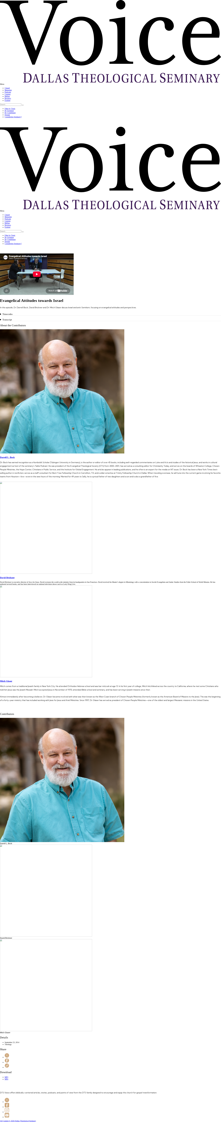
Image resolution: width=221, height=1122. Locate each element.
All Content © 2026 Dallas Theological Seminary (18, 1121)
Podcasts (8, 92)
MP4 (6, 1079)
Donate (7, 115)
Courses (7, 94)
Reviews (8, 98)
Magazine (8, 90)
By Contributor (10, 113)
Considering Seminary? (13, 117)
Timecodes (7, 314)
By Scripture (9, 111)
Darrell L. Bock (7, 457)
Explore (7, 100)
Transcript (7, 319)
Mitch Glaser (6, 681)
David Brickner (7, 577)
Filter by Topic (10, 109)
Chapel (7, 88)
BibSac (7, 96)
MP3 (6, 1077)
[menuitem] (113, 88)
